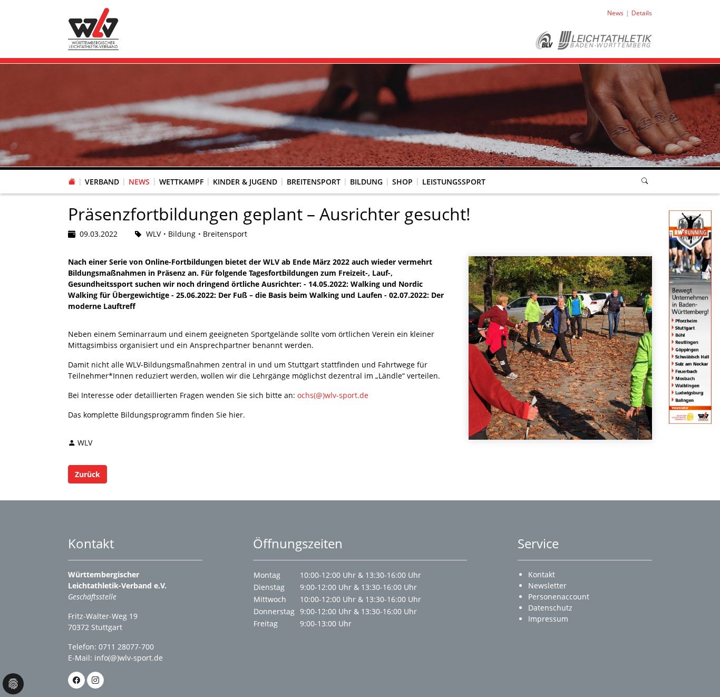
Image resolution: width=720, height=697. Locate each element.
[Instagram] (95, 680)
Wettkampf (181, 182)
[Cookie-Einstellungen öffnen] (13, 683)
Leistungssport (453, 182)
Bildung (366, 182)
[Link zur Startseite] (93, 28)
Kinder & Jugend (245, 182)
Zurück (87, 474)
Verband (102, 182)
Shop (402, 182)
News (139, 182)
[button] (102, 171)
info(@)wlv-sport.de (128, 658)
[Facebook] (76, 680)
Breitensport (313, 182)
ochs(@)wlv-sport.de (332, 395)
